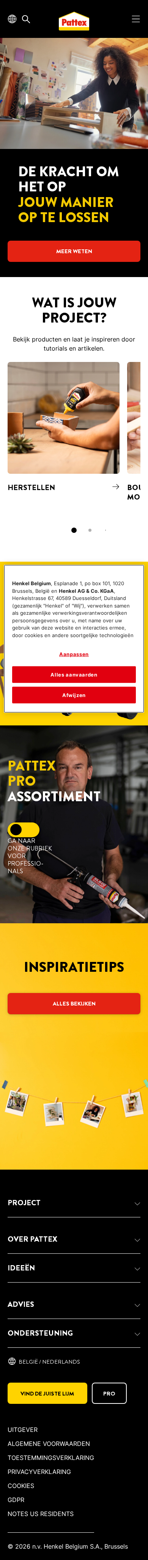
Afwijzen (74, 695)
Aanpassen (74, 654)
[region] (74, 639)
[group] (74, 452)
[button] (74, 1203)
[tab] (74, 530)
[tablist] (74, 530)
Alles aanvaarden (73, 674)
